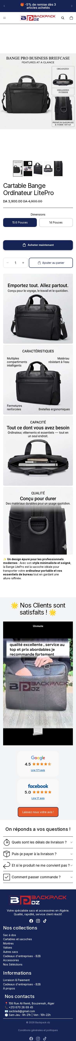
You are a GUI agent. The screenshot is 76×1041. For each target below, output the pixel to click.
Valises (7, 947)
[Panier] (71, 18)
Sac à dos (9, 935)
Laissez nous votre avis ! (38, 812)
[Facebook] (31, 921)
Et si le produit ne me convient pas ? (41, 865)
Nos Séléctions (12, 964)
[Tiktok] (44, 921)
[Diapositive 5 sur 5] (58, 168)
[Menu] (4, 17)
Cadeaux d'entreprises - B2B (22, 956)
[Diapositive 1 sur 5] (17, 168)
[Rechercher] (62, 18)
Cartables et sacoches (17, 939)
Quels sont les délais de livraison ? (39, 842)
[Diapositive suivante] (71, 6)
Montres (8, 943)
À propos (9, 988)
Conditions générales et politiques (38, 1030)
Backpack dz (42, 1022)
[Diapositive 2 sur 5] (28, 168)
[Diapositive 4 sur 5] (48, 168)
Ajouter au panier (53, 262)
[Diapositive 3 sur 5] (38, 168)
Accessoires (11, 960)
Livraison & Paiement (16, 980)
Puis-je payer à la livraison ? (34, 854)
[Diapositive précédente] (4, 6)
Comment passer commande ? (36, 877)
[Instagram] (38, 921)
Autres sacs (10, 951)
